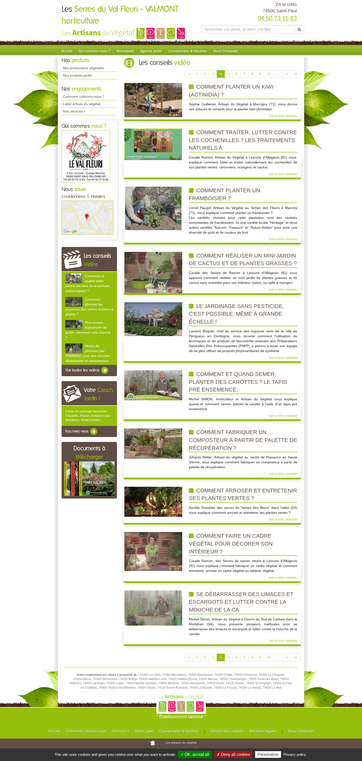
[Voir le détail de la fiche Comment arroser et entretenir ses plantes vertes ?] (153, 501)
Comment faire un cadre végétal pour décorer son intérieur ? (231, 543)
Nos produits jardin (77, 75)
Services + (121, 731)
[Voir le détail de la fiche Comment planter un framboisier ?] (153, 208)
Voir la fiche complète (283, 116)
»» (295, 74)
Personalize (268, 754)
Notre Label (144, 731)
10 (269, 74)
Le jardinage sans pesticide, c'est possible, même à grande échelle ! (236, 314)
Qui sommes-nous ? (94, 51)
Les (120, 15)
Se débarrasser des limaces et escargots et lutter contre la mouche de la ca (241, 602)
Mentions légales (262, 731)
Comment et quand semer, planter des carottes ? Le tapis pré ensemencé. (238, 382)
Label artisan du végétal (81, 104)
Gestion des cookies (227, 731)
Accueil (66, 51)
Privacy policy (294, 754)
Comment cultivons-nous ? (83, 96)
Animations (125, 51)
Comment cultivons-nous (86, 731)
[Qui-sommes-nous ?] (86, 156)
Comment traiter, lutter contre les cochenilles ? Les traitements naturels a (243, 140)
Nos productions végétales (83, 68)
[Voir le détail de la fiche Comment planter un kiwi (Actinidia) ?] (153, 100)
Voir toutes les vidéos (83, 370)
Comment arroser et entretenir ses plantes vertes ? (243, 494)
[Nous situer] (87, 217)
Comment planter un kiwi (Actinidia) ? (231, 91)
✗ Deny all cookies (233, 754)
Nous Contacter (225, 51)
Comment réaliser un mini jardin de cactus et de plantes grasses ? (243, 260)
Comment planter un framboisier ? (224, 194)
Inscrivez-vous (77, 431)
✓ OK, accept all (195, 754)
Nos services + (74, 111)
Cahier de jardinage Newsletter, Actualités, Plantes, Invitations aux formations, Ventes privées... (88, 415)
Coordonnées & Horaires (187, 51)
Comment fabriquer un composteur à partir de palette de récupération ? (243, 440)
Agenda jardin (151, 51)
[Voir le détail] (73, 278)
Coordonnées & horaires (178, 731)
